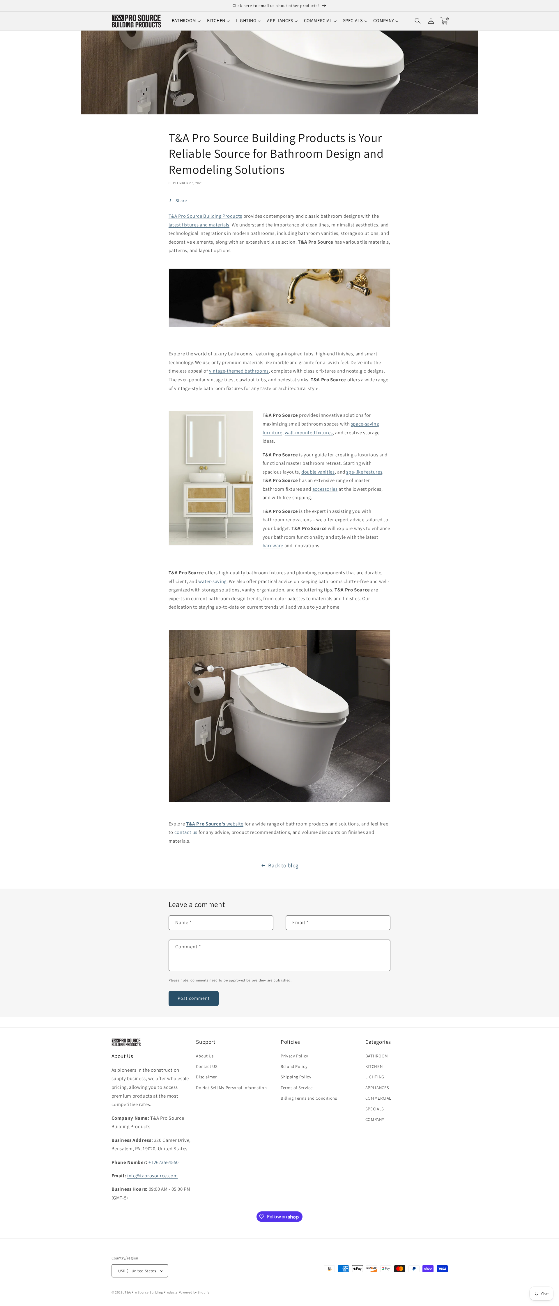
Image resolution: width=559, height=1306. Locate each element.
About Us (204, 1056)
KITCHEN (374, 1066)
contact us (185, 832)
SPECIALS (374, 1109)
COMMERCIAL (378, 1098)
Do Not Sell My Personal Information (231, 1087)
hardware (273, 545)
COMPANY (374, 1119)
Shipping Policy (296, 1077)
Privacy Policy (294, 1056)
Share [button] (181, 200)
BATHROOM (376, 1056)
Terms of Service (297, 1087)
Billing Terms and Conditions (309, 1098)
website (214, 824)
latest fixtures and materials (199, 224)
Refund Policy (294, 1066)
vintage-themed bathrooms (239, 371)
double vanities (318, 472)
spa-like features (364, 472)
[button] (186, 20)
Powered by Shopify (194, 1292)
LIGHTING (374, 1077)
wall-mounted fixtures (309, 432)
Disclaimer (206, 1077)
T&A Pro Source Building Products (205, 216)
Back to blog (283, 865)
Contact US (206, 1066)
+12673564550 (163, 1162)
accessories (325, 489)
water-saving (212, 581)
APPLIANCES (377, 1087)
